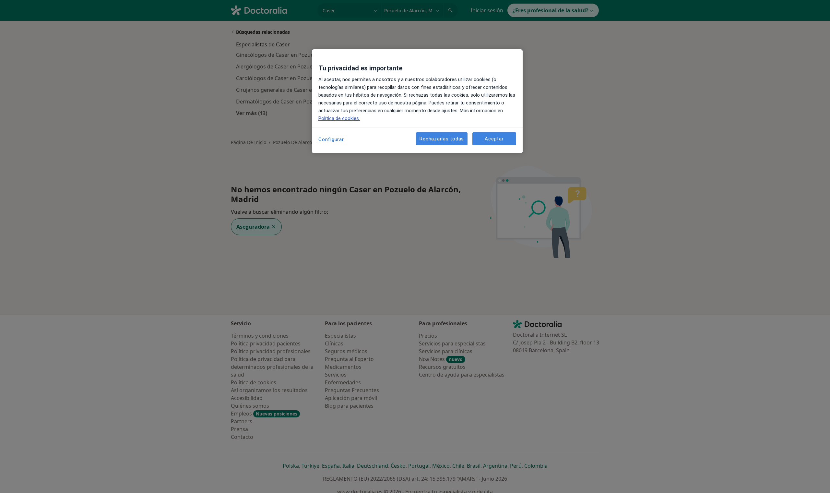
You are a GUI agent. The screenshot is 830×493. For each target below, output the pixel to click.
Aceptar (494, 139)
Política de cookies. (339, 118)
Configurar (331, 139)
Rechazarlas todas (442, 139)
